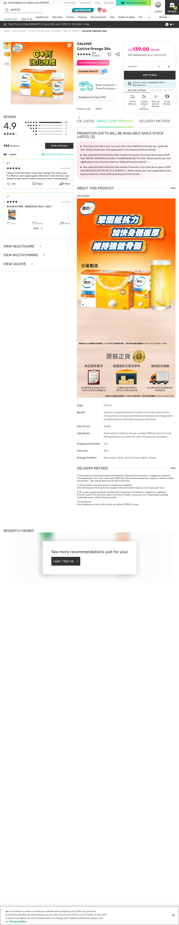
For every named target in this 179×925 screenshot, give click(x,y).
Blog (97, 3)
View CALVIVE (15, 264)
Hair (112, 17)
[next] (148, 17)
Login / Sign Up (63, 561)
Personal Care (98, 17)
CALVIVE (84, 44)
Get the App (70, 3)
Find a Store (85, 3)
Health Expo (10, 19)
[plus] (169, 66)
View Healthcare (19, 246)
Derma (70, 17)
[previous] (79, 117)
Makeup (82, 17)
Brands (163, 17)
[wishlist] (109, 54)
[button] (172, 7)
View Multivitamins (21, 255)
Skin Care (57, 17)
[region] (89, 915)
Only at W (27, 19)
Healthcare (42, 17)
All (5, 154)
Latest (12, 154)
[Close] (173, 915)
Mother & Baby (126, 17)
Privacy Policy (18, 921)
